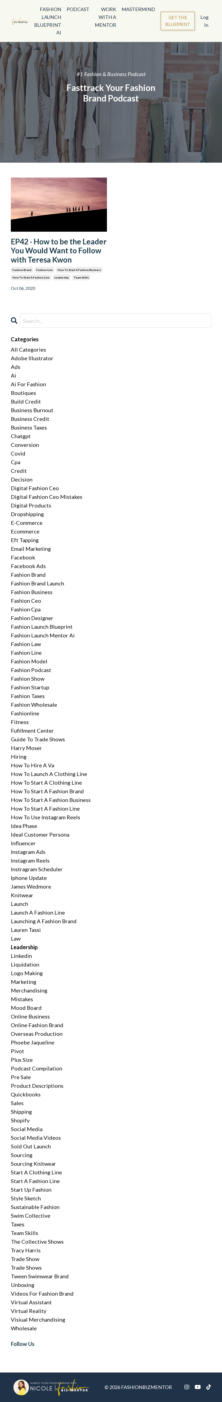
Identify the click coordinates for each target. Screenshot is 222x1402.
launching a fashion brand (44, 921)
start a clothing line (36, 1172)
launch (19, 903)
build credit (26, 401)
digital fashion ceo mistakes (46, 496)
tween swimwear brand (40, 1276)
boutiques (23, 392)
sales (17, 1103)
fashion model (29, 661)
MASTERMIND (138, 9)
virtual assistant (31, 1302)
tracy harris (26, 1250)
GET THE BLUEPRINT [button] (177, 21)
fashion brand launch (37, 583)
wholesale (24, 1328)
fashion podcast (31, 670)
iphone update (29, 877)
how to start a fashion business (79, 269)
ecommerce (25, 531)
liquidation (25, 964)
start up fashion (31, 1189)
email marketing (31, 548)
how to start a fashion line (31, 277)
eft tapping (25, 540)
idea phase (24, 826)
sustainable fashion (35, 1207)
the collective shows (37, 1241)
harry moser (26, 748)
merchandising (29, 990)
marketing (23, 981)
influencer (23, 843)
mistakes (22, 999)
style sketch (26, 1198)
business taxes (29, 427)
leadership (61, 277)
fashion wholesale (34, 704)
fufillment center (32, 730)
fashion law (26, 644)
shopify (20, 1120)
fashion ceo (26, 600)
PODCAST (78, 9)
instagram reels (30, 860)
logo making (27, 973)
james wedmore (31, 886)
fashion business (32, 592)
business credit (30, 418)
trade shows (26, 1267)
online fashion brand (37, 1025)
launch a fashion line (38, 912)
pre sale (21, 1077)
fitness (20, 722)
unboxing (22, 1285)
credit (19, 470)
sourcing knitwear (33, 1163)
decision (21, 479)
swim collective (30, 1215)
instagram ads (28, 852)
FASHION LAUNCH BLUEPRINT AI (47, 20)
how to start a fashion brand (47, 791)
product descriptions (37, 1085)
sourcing (21, 1155)
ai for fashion (28, 384)
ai (13, 375)
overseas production (37, 1033)
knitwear (22, 895)
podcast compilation (36, 1068)
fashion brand (21, 269)
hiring (19, 756)
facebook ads (28, 566)
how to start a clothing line (46, 782)
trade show (25, 1259)
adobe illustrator (32, 358)
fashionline (25, 713)
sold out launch (31, 1146)
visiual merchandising (38, 1319)
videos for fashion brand (42, 1293)
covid (18, 453)
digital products (31, 505)
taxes (17, 1224)
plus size (22, 1059)
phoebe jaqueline (32, 1042)
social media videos (36, 1137)
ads (15, 366)
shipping (21, 1111)
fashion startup (30, 687)
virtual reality (28, 1311)
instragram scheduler (37, 869)
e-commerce (27, 522)
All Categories (28, 349)
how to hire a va (32, 765)
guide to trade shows (38, 739)
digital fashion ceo (35, 488)
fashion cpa (26, 609)
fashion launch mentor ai (43, 635)
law (16, 938)
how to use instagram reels (45, 817)
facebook (23, 557)
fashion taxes (28, 696)
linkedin (21, 955)
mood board (26, 1007)
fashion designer (32, 618)
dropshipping (27, 514)
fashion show (27, 678)
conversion (25, 444)
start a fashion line (35, 1181)
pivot (17, 1051)
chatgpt (21, 436)
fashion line (44, 269)
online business (30, 1016)
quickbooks (26, 1094)
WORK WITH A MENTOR (105, 17)
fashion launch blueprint (42, 626)
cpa (15, 462)
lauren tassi (26, 929)
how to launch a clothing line (49, 774)
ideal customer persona (40, 834)
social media (27, 1129)
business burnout (32, 410)
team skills (81, 277)
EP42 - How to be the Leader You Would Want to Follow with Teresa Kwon (59, 250)
